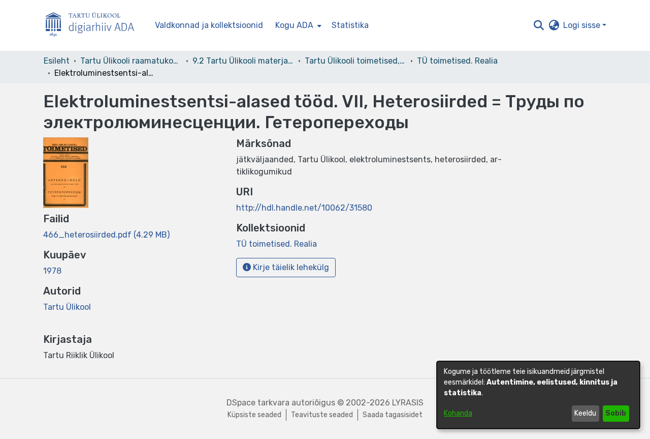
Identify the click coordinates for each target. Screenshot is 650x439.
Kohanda (458, 413)
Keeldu (585, 413)
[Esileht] (94, 25)
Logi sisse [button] (582, 25)
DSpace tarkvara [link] (257, 402)
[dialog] (538, 395)
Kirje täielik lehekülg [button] (290, 267)
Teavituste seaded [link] (322, 415)
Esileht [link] (57, 61)
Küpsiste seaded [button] (254, 415)
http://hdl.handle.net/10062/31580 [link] (304, 208)
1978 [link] (52, 271)
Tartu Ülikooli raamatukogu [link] (131, 61)
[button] (538, 25)
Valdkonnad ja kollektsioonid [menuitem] (209, 25)
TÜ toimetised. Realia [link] (457, 61)
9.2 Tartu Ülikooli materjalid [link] (243, 61)
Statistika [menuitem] (350, 25)
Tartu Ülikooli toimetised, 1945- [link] (355, 61)
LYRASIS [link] (408, 402)
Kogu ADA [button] (294, 25)
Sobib (615, 413)
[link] (106, 235)
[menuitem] (297, 25)
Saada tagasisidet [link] (392, 415)
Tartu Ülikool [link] (67, 307)
